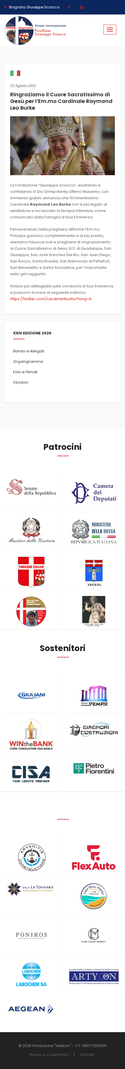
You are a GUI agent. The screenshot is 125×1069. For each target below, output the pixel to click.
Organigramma (28, 361)
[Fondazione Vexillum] (31, 572)
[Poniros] (31, 935)
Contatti (87, 1054)
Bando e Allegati (28, 351)
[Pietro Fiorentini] (93, 768)
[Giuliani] (31, 695)
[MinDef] (93, 532)
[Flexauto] (93, 857)
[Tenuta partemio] (31, 889)
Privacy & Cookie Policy (49, 1054)
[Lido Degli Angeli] (93, 896)
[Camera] (93, 493)
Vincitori (20, 382)
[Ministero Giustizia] (31, 531)
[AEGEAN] (31, 1009)
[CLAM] (93, 935)
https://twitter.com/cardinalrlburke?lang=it (50, 299)
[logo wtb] (31, 734)
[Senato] (31, 487)
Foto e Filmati (25, 372)
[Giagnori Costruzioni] (93, 729)
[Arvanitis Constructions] (31, 857)
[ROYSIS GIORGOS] (93, 973)
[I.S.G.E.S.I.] (93, 572)
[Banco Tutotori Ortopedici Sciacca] (31, 611)
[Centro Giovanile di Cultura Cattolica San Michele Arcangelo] (93, 611)
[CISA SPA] (31, 773)
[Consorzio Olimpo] (93, 693)
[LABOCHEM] (31, 974)
